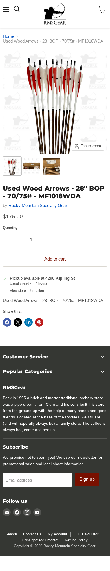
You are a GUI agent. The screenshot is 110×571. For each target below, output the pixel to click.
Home (8, 36)
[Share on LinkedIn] (28, 322)
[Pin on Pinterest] (39, 322)
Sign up (87, 479)
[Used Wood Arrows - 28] (12, 166)
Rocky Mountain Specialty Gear (37, 205)
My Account (57, 534)
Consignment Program (40, 540)
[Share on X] (18, 322)
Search (11, 534)
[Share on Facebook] (7, 322)
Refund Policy (76, 540)
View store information (27, 291)
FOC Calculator (85, 534)
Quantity (10, 228)
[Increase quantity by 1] (52, 240)
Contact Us (32, 534)
